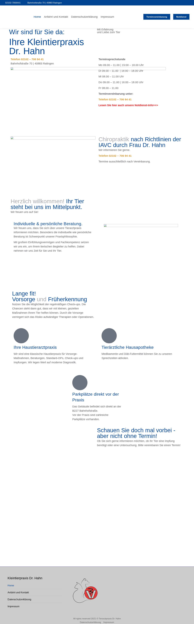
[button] (149, 2)
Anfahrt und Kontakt (18, 592)
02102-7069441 (13, 3)
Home (11, 585)
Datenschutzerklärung (19, 599)
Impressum (13, 606)
